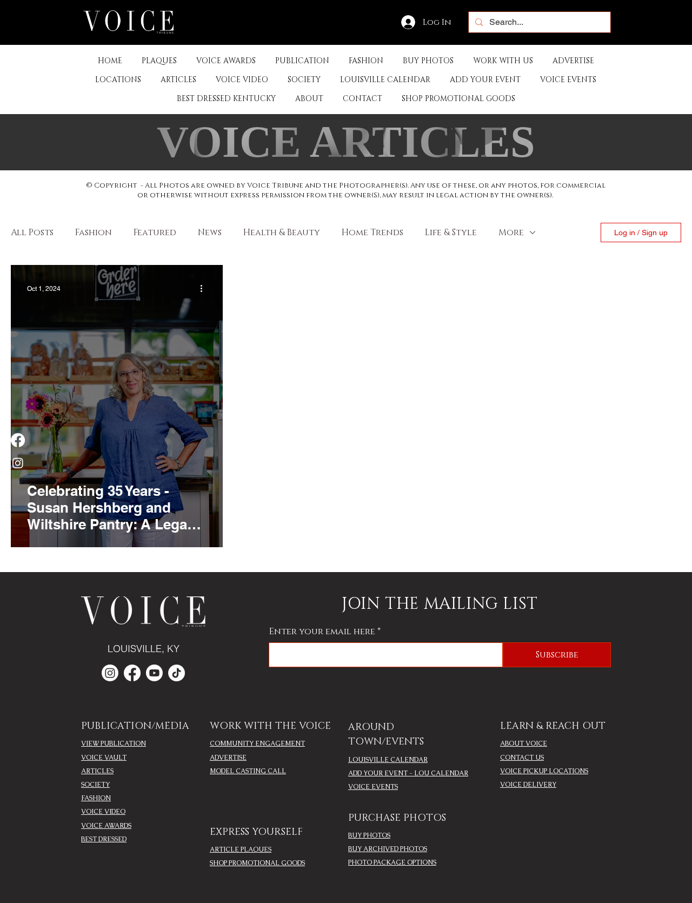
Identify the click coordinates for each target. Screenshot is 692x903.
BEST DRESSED (104, 839)
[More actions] (204, 288)
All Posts (32, 232)
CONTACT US (522, 757)
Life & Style (451, 232)
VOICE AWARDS (106, 825)
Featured (155, 232)
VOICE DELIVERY (528, 784)
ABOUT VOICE (523, 743)
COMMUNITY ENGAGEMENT (257, 743)
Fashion (93, 232)
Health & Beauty (281, 232)
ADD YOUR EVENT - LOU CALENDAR (408, 773)
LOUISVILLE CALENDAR (388, 759)
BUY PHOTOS (369, 835)
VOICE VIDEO (103, 811)
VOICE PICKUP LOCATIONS (544, 771)
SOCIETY (95, 784)
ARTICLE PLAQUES (240, 849)
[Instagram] (18, 463)
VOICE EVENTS (373, 786)
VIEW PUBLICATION (113, 743)
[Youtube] (154, 673)
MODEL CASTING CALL (248, 771)
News (210, 232)
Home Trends (372, 232)
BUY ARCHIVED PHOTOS (387, 849)
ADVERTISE (228, 757)
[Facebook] (18, 440)
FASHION (96, 798)
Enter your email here (322, 631)
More (511, 232)
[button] (302, 61)
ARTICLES (97, 771)
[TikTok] (176, 673)
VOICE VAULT (104, 757)
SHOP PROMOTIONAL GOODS (257, 863)
